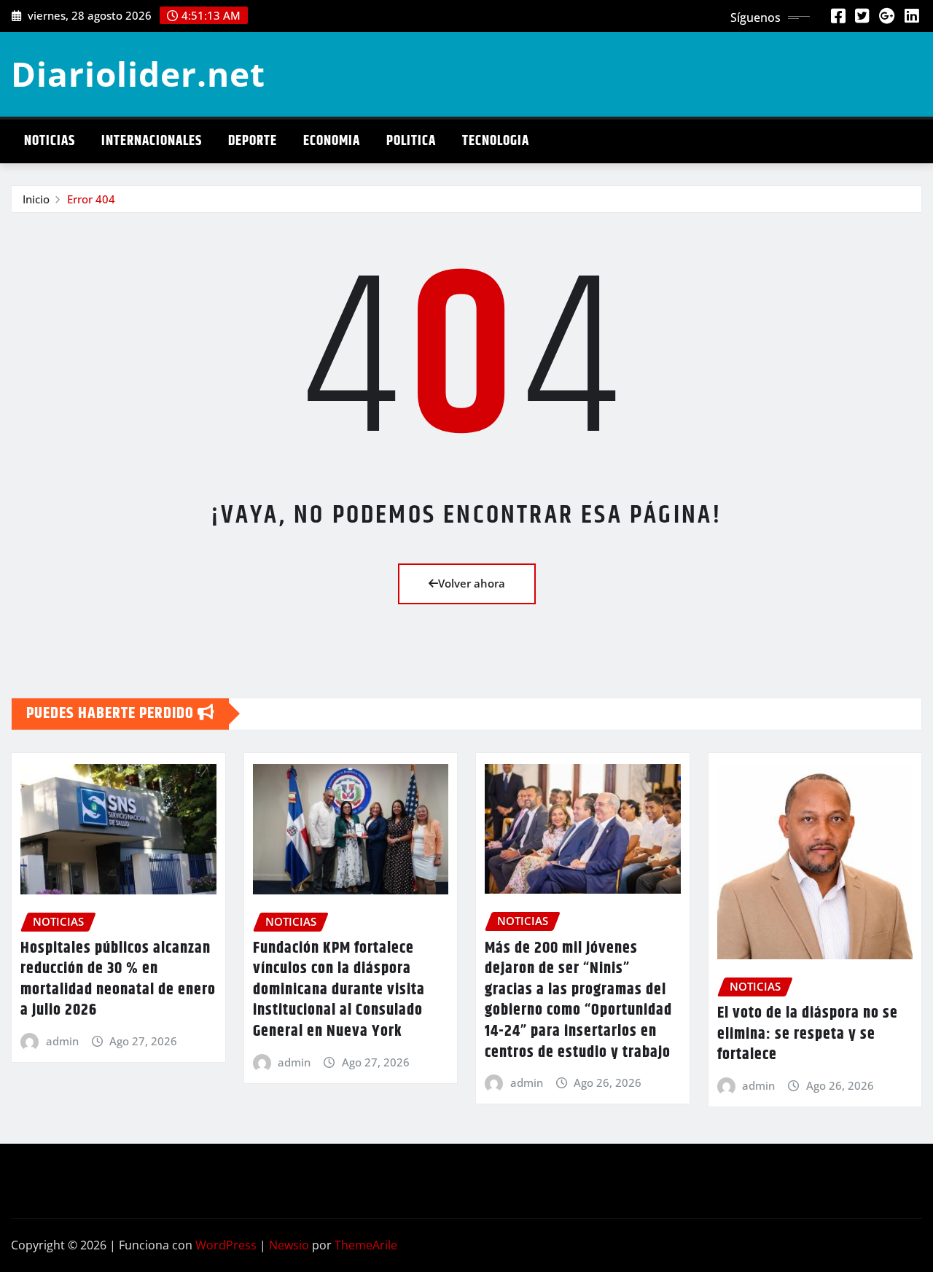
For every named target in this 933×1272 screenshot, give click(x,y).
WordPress (226, 1245)
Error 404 (91, 199)
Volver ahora (471, 583)
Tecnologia (495, 141)
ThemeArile (366, 1245)
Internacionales (151, 141)
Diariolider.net (138, 73)
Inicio (36, 199)
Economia (331, 141)
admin (62, 1041)
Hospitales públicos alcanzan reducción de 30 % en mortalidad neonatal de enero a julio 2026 (118, 979)
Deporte (252, 141)
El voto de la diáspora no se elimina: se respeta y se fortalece (807, 1034)
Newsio (289, 1245)
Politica (411, 141)
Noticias (49, 141)
